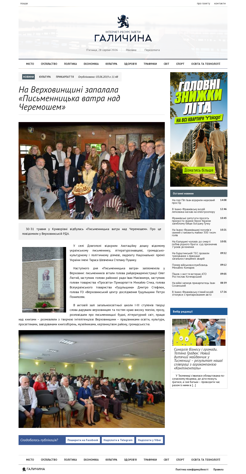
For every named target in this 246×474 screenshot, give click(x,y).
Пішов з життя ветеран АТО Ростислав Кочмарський (189, 275)
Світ (166, 64)
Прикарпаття (65, 76)
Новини (28, 76)
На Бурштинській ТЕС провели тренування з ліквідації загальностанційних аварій (190, 255)
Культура (111, 64)
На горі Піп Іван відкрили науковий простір (193, 201)
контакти (220, 3)
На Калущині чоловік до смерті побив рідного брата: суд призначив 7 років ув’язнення (194, 244)
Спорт (180, 64)
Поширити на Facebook (83, 440)
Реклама (131, 50)
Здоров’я (130, 64)
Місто (30, 64)
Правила (218, 469)
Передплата (152, 50)
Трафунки (150, 64)
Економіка (91, 64)
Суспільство (49, 64)
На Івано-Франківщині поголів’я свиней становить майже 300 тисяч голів (194, 232)
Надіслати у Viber (149, 440)
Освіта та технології (205, 64)
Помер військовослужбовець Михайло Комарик (190, 266)
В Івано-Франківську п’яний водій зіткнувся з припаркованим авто (192, 293)
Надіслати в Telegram (118, 440)
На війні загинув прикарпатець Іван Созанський (193, 284)
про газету (203, 3)
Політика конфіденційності (192, 469)
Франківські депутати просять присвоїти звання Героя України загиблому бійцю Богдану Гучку (191, 220)
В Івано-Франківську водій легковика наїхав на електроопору (193, 210)
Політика (70, 64)
